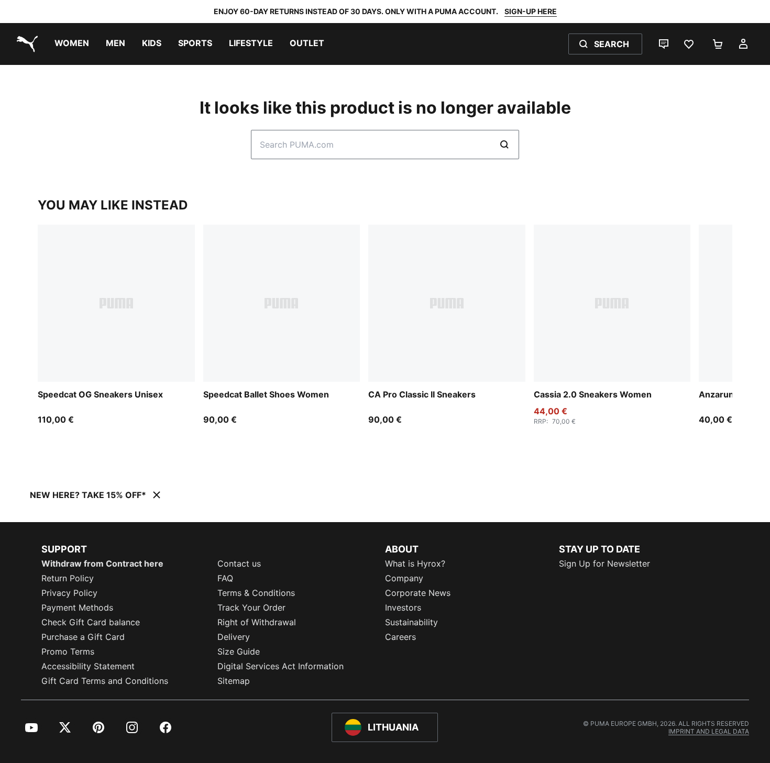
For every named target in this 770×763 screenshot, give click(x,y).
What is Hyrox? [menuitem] (415, 563)
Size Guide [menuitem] (238, 651)
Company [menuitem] (404, 578)
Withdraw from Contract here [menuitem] (102, 563)
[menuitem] (71, 44)
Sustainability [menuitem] (411, 622)
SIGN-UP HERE (530, 11)
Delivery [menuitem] (233, 637)
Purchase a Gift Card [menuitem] (83, 637)
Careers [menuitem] (400, 637)
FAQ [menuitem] (225, 578)
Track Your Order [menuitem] (251, 607)
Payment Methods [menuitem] (77, 607)
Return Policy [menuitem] (67, 578)
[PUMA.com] (25, 44)
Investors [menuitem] (403, 607)
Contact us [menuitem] (239, 563)
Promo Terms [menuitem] (67, 651)
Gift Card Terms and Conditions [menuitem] (104, 681)
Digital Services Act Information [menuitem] (280, 666)
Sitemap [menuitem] (233, 681)
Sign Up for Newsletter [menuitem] (604, 563)
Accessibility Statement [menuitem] (88, 666)
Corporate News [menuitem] (417, 593)
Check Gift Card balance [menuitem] (90, 622)
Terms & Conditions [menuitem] (256, 593)
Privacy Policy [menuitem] (69, 593)
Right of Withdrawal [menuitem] (256, 622)
